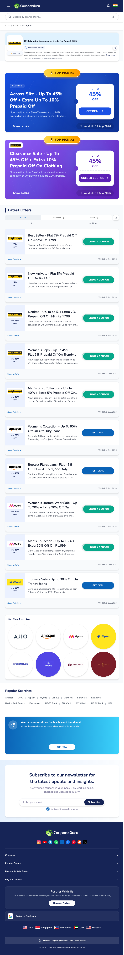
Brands (16, 26)
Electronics (35, 703)
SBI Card (66, 703)
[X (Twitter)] (85, 842)
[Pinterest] (73, 842)
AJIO (20, 697)
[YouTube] (44, 842)
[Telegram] (50, 842)
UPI (110, 703)
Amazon (9, 697)
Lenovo (55, 697)
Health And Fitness (15, 703)
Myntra (43, 697)
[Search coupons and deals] (116, 217)
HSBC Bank (97, 703)
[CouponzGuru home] (27, 6)
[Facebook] (68, 842)
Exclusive (96, 697)
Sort (33, 223)
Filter (94, 223)
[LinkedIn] (62, 842)
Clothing (68, 697)
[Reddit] (79, 842)
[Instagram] (38, 842)
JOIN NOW (62, 747)
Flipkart (31, 697)
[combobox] (60, 17)
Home (7, 26)
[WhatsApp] (56, 842)
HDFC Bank (51, 703)
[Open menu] (8, 5)
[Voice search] (113, 16)
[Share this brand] (115, 48)
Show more (110, 55)
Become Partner (62, 903)
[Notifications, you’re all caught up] (108, 5)
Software (82, 697)
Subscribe (94, 802)
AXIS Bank (81, 703)
